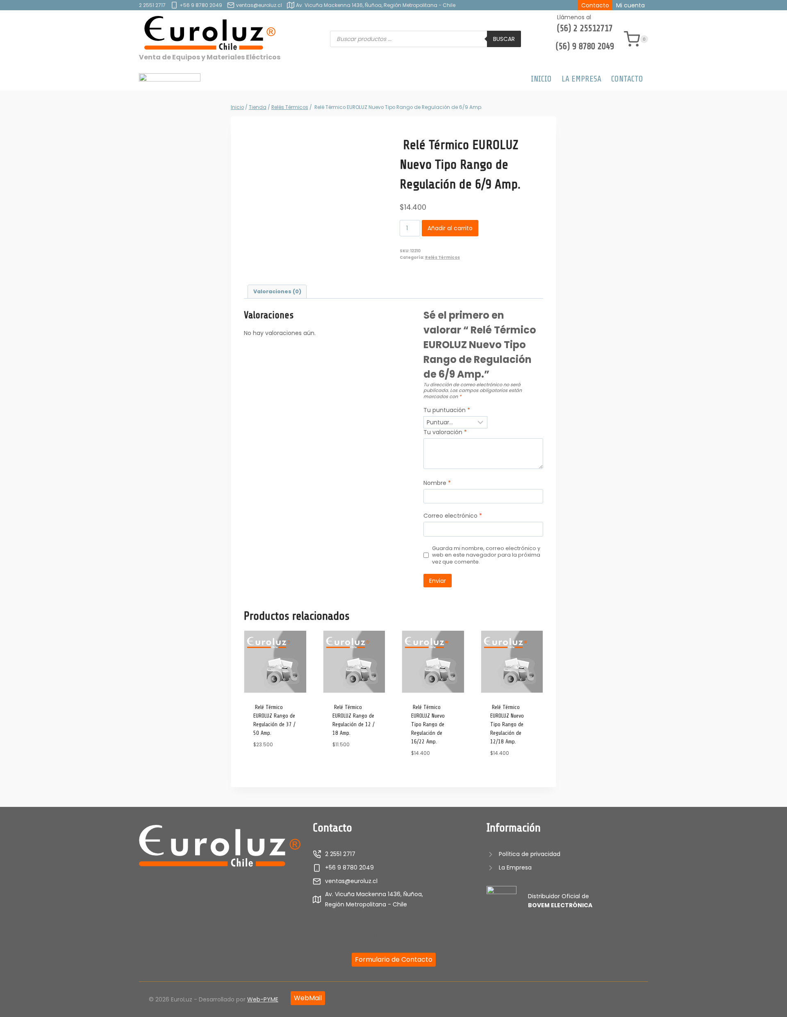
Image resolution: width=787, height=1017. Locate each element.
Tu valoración (445, 432)
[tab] (277, 292)
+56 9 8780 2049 (201, 5)
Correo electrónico (452, 516)
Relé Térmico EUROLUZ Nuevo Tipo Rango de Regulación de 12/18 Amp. (507, 724)
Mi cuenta (630, 5)
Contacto (595, 5)
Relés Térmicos (442, 257)
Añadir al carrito (450, 228)
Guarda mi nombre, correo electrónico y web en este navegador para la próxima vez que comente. (486, 555)
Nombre (437, 483)
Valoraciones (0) (277, 291)
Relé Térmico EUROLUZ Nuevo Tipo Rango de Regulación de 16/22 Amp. (428, 724)
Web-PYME (262, 999)
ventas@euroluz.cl (259, 5)
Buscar (504, 39)
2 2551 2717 (152, 5)
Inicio (541, 79)
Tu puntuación (446, 410)
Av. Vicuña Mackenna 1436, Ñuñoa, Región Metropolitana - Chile (375, 5)
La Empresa (581, 79)
